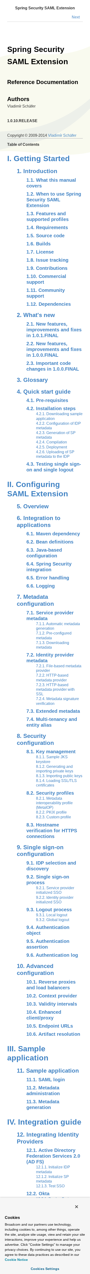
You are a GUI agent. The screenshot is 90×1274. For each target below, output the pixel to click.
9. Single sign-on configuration (40, 850)
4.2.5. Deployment (51, 447)
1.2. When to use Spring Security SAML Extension (53, 199)
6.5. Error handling (47, 577)
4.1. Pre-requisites (47, 400)
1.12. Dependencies (48, 304)
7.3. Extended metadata (53, 711)
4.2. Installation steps (51, 408)
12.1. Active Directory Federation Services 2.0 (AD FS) (53, 1156)
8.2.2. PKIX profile (51, 812)
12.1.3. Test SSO (50, 1186)
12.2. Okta (37, 1193)
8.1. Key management (51, 751)
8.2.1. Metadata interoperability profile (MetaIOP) (54, 803)
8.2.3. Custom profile (53, 817)
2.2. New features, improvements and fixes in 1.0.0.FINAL (54, 349)
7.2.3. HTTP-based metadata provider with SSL (55, 689)
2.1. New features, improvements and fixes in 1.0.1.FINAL (54, 329)
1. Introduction (37, 171)
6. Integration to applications (38, 521)
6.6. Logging (40, 586)
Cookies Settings (45, 1269)
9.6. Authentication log (52, 955)
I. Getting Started (38, 158)
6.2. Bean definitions (49, 541)
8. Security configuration (35, 739)
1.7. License (40, 252)
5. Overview (33, 506)
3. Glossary (32, 380)
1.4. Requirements (47, 227)
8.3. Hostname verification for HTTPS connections (51, 830)
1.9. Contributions (46, 268)
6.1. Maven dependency (53, 533)
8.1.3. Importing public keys (59, 776)
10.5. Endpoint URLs (49, 1026)
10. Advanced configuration (35, 969)
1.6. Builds (38, 243)
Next (76, 17)
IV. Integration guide (44, 1122)
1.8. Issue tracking (47, 260)
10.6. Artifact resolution (53, 1034)
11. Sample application (48, 1070)
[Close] (76, 1206)
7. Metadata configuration (35, 600)
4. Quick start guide (44, 391)
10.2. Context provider (51, 995)
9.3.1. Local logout (51, 915)
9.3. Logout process (49, 909)
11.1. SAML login (45, 1079)
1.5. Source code (45, 235)
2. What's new (36, 315)
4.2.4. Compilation (51, 442)
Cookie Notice (16, 1260)
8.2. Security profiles (50, 793)
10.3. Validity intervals (51, 1004)
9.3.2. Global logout (52, 920)
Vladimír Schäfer (62, 135)
